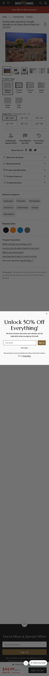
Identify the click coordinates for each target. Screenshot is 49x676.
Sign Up (42, 343)
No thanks (24, 348)
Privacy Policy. (27, 356)
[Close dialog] (46, 313)
